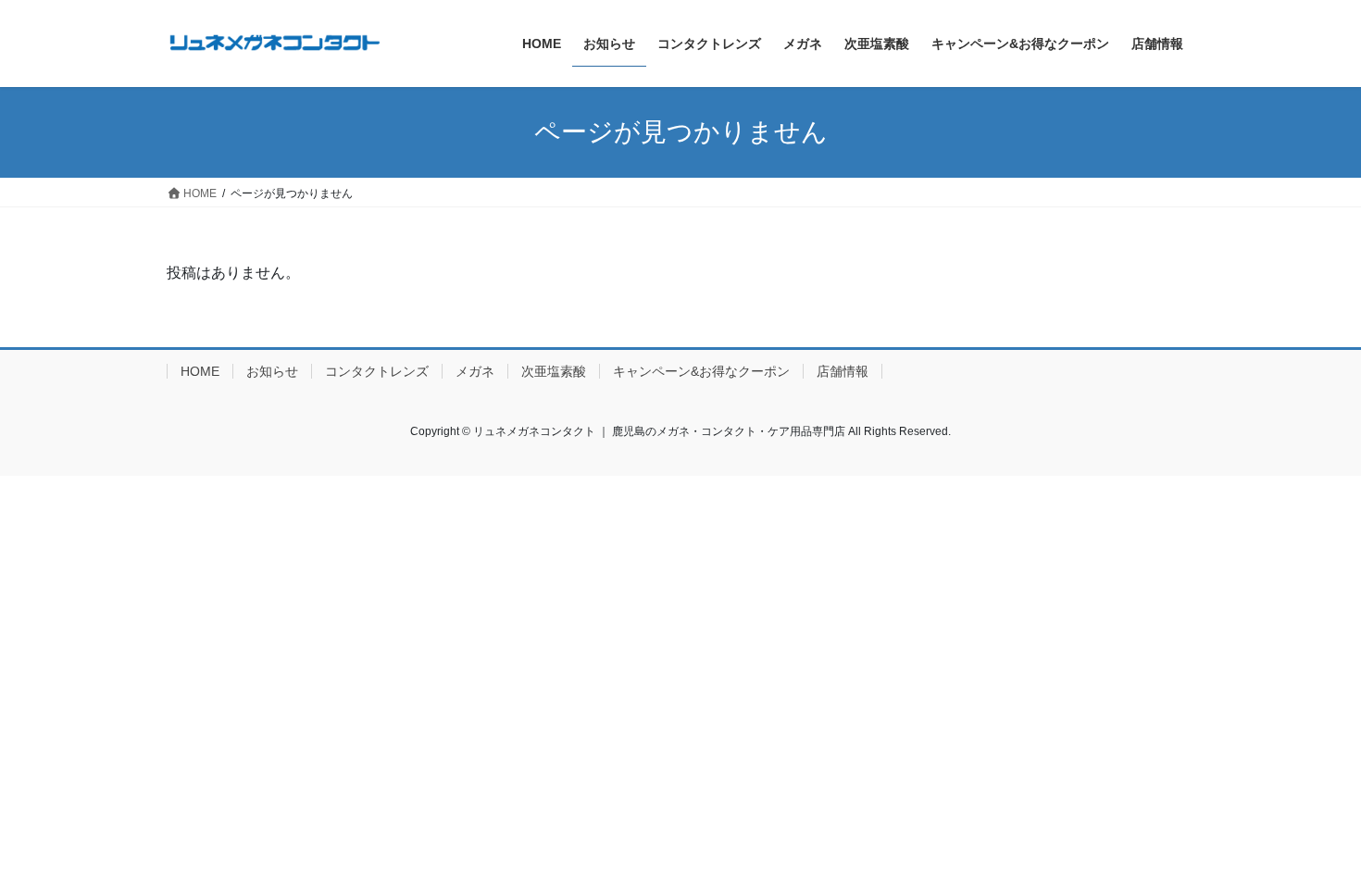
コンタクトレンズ (377, 371)
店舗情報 (842, 371)
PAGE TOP (1312, 842)
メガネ (475, 371)
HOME (200, 371)
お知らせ (272, 371)
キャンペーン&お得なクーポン (701, 371)
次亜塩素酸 (553, 371)
